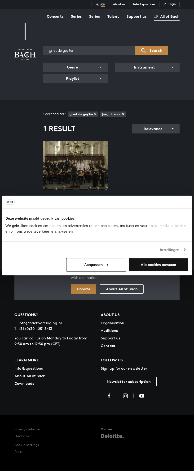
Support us (136, 16)
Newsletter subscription (129, 381)
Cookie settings (26, 445)
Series (76, 16)
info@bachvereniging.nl (38, 323)
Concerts (55, 16)
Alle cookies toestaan (158, 265)
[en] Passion (111, 114)
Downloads (24, 383)
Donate (83, 289)
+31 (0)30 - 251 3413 (33, 328)
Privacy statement (28, 429)
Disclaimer (22, 436)
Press (18, 452)
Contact (108, 345)
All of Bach (170, 16)
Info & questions (144, 4)
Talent (113, 16)
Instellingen (169, 250)
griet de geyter (81, 114)
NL (97, 4)
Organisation (112, 323)
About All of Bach (122, 289)
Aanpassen (93, 265)
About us (119, 4)
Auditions (109, 330)
